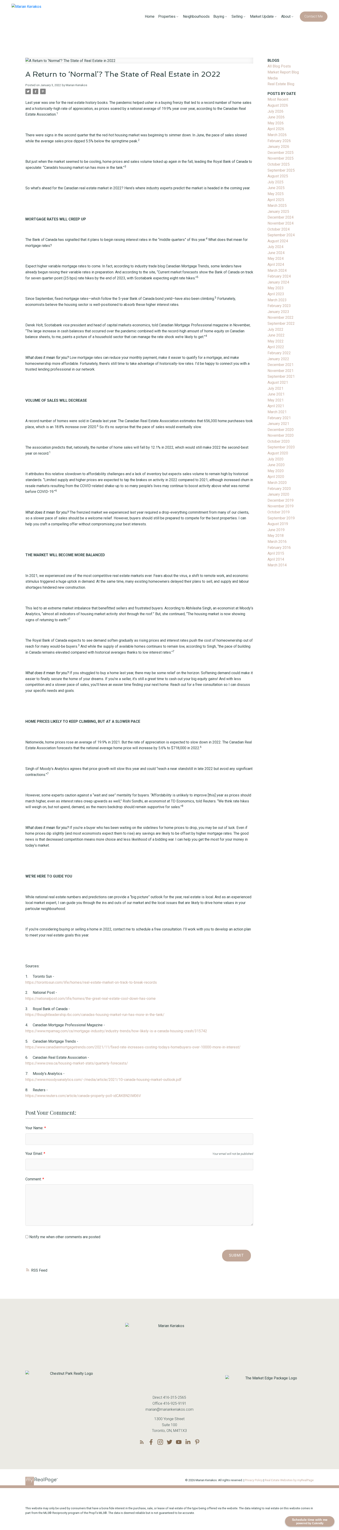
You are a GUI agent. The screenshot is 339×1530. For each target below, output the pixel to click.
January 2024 (278, 282)
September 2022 (281, 323)
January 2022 (278, 359)
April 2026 (276, 129)
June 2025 (276, 188)
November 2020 (281, 435)
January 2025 (278, 211)
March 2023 (277, 300)
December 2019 (281, 500)
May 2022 (276, 341)
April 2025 (276, 200)
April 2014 (276, 559)
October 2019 (279, 512)
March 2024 (277, 270)
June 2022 (276, 335)
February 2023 (279, 306)
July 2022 (275, 329)
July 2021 (275, 388)
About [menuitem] (286, 16)
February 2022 (279, 353)
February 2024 (279, 276)
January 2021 (278, 423)
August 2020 (278, 453)
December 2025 (281, 152)
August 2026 (278, 105)
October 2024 (279, 229)
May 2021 (276, 400)
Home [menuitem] (150, 16)
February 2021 (279, 418)
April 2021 (276, 406)
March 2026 (277, 135)
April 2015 (276, 553)
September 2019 (281, 518)
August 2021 (278, 382)
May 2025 (276, 194)
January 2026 (278, 146)
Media (273, 78)
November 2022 (281, 317)
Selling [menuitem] (237, 16)
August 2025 (278, 176)
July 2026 (275, 111)
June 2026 (276, 117)
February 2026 (279, 141)
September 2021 (281, 376)
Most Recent (278, 99)
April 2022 (276, 347)
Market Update (262, 16)
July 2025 (275, 182)
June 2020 (276, 465)
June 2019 (276, 530)
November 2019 (281, 506)
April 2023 (276, 294)
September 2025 (281, 170)
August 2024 (278, 241)
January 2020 (278, 494)
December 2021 (281, 365)
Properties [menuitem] (166, 16)
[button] (313, 17)
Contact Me (313, 16)
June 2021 (276, 394)
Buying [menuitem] (218, 16)
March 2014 (277, 565)
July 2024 (275, 247)
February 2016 (279, 547)
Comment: (33, 1179)
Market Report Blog (283, 72)
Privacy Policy (254, 1480)
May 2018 (276, 535)
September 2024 (281, 235)
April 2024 (276, 264)
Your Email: (34, 1153)
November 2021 (281, 371)
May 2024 (276, 258)
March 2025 (277, 205)
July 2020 (275, 459)
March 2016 (277, 541)
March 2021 (277, 412)
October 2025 (279, 164)
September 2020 (281, 447)
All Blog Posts (279, 66)
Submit (236, 1255)
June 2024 (276, 253)
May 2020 (276, 471)
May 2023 (276, 288)
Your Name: (34, 1128)
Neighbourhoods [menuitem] (196, 16)
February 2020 (279, 488)
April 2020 (276, 476)
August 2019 (278, 524)
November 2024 (281, 223)
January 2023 (278, 312)
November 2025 (281, 158)
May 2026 (276, 123)
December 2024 (281, 217)
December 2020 (281, 429)
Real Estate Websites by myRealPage (289, 1480)
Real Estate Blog (281, 84)
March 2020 (277, 482)
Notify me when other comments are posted (64, 1237)
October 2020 (279, 441)
